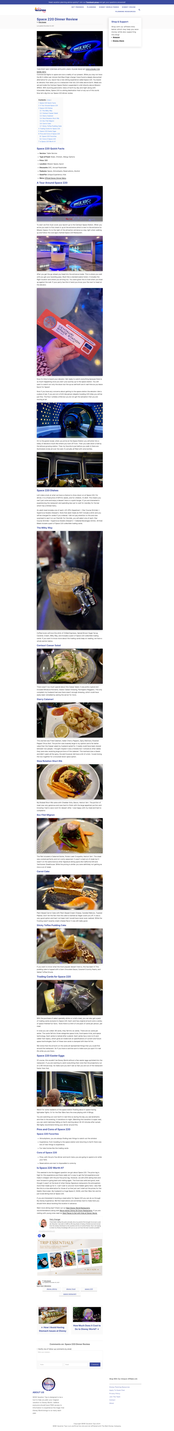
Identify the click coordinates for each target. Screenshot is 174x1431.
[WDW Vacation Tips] (40, 9)
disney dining (52, 1289)
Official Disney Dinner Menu (55, 178)
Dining (38, 1285)
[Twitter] (43, 1235)
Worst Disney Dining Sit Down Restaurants (76, 1211)
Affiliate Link (132, 1379)
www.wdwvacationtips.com (47, 1230)
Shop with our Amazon (118, 1379)
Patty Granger (42, 22)
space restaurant (69, 1294)
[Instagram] (39, 1235)
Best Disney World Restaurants (78, 1208)
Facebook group (92, 2)
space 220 (89, 1289)
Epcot (42, 1285)
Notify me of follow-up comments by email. (55, 1349)
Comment (95, 1364)
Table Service (47, 1285)
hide (49, 100)
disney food (70, 1289)
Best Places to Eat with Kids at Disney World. (79, 1213)
